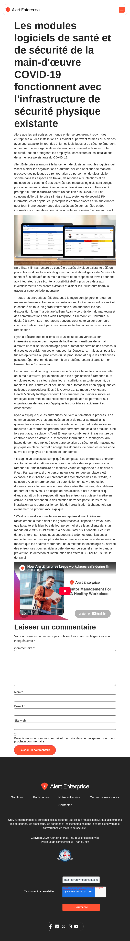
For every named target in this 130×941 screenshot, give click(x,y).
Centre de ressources (104, 797)
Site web (20, 720)
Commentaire (24, 648)
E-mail (19, 706)
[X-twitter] (63, 926)
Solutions (17, 797)
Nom (18, 692)
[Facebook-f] (50, 926)
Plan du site (82, 841)
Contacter (65, 805)
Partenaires (41, 797)
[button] (122, 10)
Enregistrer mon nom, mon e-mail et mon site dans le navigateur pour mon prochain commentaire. (64, 740)
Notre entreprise (69, 797)
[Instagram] (70, 926)
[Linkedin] (57, 926)
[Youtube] (76, 926)
